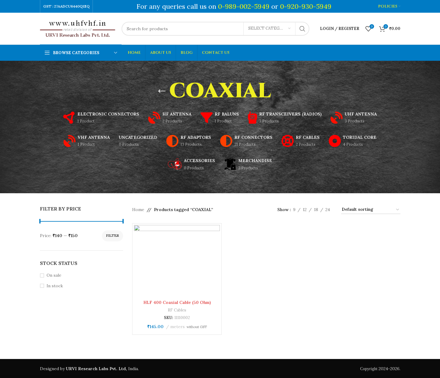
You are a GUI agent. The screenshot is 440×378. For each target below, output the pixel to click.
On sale (54, 275)
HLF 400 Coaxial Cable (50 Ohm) (177, 302)
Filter (112, 235)
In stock (55, 285)
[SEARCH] (302, 29)
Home (138, 209)
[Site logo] (78, 28)
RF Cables (177, 310)
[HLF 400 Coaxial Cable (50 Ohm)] (177, 261)
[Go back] (161, 91)
